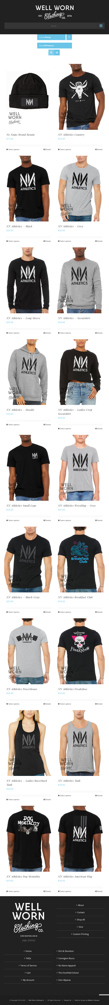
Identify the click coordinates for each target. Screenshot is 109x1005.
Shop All (81, 919)
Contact (81, 912)
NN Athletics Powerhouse (21, 689)
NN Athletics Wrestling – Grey (77, 505)
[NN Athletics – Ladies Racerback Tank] (28, 743)
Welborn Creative (93, 1000)
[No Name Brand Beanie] (28, 97)
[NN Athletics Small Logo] (28, 468)
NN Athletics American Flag (75, 876)
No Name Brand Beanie (20, 134)
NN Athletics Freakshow (72, 689)
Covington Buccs (66, 958)
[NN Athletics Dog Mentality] (28, 839)
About (81, 905)
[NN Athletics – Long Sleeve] (28, 280)
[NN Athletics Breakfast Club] (80, 559)
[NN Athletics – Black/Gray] (28, 559)
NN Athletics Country (71, 134)
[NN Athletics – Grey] (80, 188)
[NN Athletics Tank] (80, 743)
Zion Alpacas (64, 980)
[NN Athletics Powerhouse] (28, 651)
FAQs (28, 958)
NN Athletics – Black (19, 226)
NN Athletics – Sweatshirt (74, 318)
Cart (29, 972)
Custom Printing (81, 934)
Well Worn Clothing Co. (36, 1000)
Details (48, 149)
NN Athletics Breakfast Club (75, 597)
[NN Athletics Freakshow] (80, 651)
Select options (13, 149)
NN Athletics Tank (69, 780)
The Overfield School (68, 972)
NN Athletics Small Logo (21, 505)
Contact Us (67, 1000)
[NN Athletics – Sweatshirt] (80, 280)
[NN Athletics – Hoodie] (28, 372)
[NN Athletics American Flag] (80, 839)
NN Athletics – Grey (70, 226)
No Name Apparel (67, 965)
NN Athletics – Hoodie (20, 409)
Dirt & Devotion (66, 951)
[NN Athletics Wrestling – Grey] (80, 468)
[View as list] (57, 52)
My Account (28, 980)
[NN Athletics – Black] (28, 188)
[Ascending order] (69, 37)
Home (29, 951)
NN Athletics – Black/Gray (23, 597)
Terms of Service (28, 965)
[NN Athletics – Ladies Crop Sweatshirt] (80, 372)
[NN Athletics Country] (80, 97)
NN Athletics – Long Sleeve (23, 318)
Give (81, 926)
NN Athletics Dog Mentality (23, 876)
